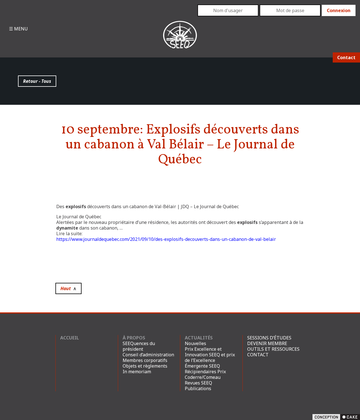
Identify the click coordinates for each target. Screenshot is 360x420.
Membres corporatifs (145, 360)
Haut (68, 288)
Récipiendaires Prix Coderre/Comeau (205, 374)
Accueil (69, 338)
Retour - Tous (37, 81)
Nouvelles (195, 343)
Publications (198, 388)
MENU (20, 29)
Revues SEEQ (198, 383)
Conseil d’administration (148, 355)
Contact (346, 57)
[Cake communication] (336, 417)
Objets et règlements (145, 366)
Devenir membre (267, 343)
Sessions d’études (269, 338)
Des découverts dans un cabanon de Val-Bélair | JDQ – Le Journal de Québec (147, 206)
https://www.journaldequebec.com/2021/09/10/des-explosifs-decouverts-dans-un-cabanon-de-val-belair (166, 239)
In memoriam (137, 371)
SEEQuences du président (139, 346)
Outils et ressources (273, 349)
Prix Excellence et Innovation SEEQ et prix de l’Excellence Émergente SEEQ (210, 357)
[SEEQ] (180, 39)
